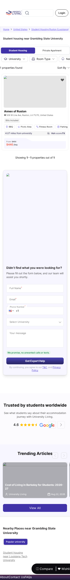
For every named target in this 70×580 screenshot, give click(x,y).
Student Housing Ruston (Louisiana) (50, 29)
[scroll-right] (61, 425)
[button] (11, 311)
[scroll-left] (52, 425)
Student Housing (18, 50)
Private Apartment (52, 50)
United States (20, 29)
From (12, 143)
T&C (44, 367)
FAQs (28, 577)
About (4, 577)
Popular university (15, 541)
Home (6, 29)
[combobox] (37, 13)
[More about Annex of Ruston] (35, 92)
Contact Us (17, 577)
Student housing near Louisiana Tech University (15, 556)
